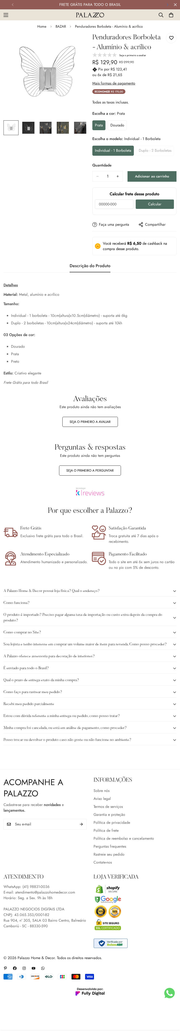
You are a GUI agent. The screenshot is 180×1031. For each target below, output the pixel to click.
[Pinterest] (5, 968)
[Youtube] (33, 968)
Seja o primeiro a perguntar (90, 470)
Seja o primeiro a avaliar (90, 421)
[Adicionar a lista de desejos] (171, 38)
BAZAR (61, 26)
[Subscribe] (81, 824)
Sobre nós (101, 790)
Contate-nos (103, 862)
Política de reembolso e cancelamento (124, 838)
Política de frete (106, 830)
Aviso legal (102, 798)
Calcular (154, 204)
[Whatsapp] (43, 968)
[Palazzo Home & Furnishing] (90, 15)
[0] (171, 15)
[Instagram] (24, 968)
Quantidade (102, 165)
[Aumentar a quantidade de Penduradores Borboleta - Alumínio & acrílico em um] (118, 176)
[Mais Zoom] (77, 42)
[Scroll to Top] (170, 1005)
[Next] (167, 4)
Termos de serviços (108, 806)
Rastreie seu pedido (109, 854)
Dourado (118, 126)
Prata (100, 126)
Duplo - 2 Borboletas (156, 152)
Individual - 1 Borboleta (113, 152)
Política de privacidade (112, 822)
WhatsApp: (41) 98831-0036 (26, 886)
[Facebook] (15, 968)
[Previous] (12, 4)
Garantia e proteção (109, 814)
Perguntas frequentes (110, 846)
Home (41, 26)
